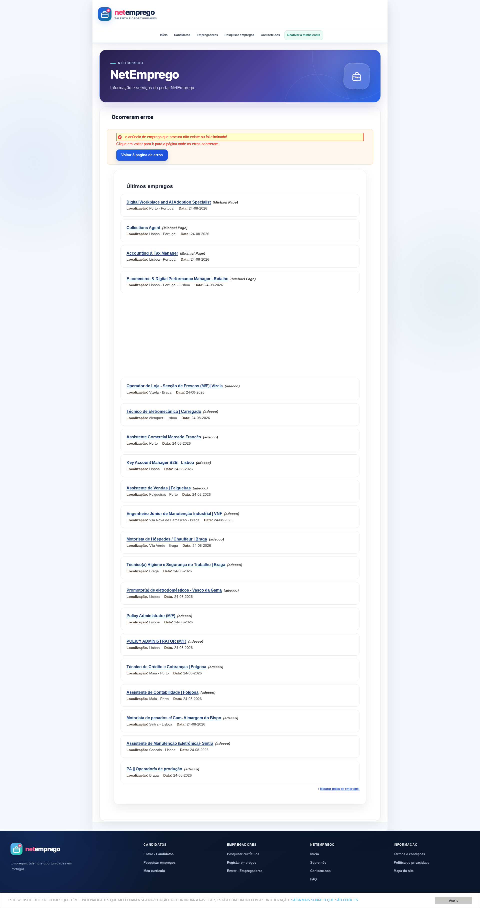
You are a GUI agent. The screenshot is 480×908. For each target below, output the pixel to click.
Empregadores (207, 35)
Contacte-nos (270, 35)
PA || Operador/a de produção (154, 769)
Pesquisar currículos (243, 854)
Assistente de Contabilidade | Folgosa (162, 692)
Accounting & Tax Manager (152, 253)
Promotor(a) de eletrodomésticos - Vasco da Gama (174, 590)
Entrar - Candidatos (159, 854)
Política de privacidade (411, 862)
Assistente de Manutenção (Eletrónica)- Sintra (169, 743)
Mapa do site (404, 871)
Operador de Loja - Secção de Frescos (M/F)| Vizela (174, 386)
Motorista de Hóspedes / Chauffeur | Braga (166, 539)
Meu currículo (154, 871)
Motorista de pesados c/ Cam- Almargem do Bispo (173, 718)
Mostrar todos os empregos (340, 789)
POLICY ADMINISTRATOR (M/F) (156, 641)
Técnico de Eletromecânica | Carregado (163, 411)
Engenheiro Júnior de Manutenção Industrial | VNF (174, 513)
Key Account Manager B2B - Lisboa (160, 462)
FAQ (313, 879)
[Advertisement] (291, 14)
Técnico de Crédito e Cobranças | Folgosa (166, 667)
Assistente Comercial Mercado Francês (163, 437)
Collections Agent (143, 228)
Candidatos (182, 35)
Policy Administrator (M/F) (150, 616)
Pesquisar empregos (239, 35)
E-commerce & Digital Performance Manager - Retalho (177, 279)
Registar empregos (241, 862)
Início (164, 35)
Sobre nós (318, 862)
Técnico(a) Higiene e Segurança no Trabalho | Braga (175, 565)
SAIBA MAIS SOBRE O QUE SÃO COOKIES (324, 900)
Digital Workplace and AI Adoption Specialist (168, 202)
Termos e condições (409, 854)
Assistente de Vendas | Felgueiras (158, 488)
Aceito (453, 900)
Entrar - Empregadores (244, 871)
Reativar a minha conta (303, 35)
